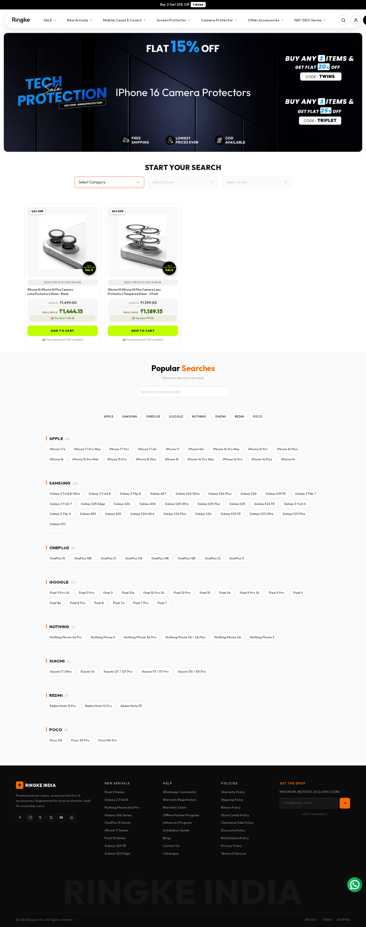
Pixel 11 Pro (86, 593)
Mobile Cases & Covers (122, 20)
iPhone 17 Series (116, 830)
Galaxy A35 (113, 514)
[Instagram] (30, 817)
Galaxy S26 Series (118, 815)
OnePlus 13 (108, 558)
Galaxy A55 (88, 514)
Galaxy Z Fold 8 (100, 493)
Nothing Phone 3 (103, 637)
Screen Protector (171, 20)
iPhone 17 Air (147, 449)
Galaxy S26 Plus (219, 493)
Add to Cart (62, 330)
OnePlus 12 (212, 558)
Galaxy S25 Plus (208, 504)
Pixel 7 (162, 603)
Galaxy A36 (122, 504)
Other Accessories (263, 20)
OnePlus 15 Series (118, 822)
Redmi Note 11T (131, 706)
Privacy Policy (231, 846)
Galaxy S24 (203, 514)
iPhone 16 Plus (287, 449)
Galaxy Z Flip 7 (305, 493)
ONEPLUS (153, 416)
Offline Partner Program (181, 815)
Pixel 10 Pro (182, 593)
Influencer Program (177, 822)
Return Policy (231, 807)
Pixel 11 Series (114, 792)
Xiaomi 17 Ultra (60, 671)
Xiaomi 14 (87, 671)
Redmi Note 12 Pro (98, 706)
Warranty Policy (233, 792)
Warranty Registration (179, 800)
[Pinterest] (41, 817)
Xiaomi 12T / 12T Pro (117, 671)
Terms (327, 920)
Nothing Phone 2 (262, 637)
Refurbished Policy (235, 838)
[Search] (343, 20)
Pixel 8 (99, 603)
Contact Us (171, 846)
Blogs (167, 838)
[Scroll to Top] (356, 900)
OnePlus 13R (160, 558)
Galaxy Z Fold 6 (295, 504)
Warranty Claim (174, 807)
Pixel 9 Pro (276, 593)
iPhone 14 (288, 459)
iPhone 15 (172, 459)
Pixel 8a (55, 603)
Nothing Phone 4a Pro (66, 637)
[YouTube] (61, 817)
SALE (48, 20)
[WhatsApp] (72, 817)
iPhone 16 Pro (258, 449)
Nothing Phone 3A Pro (140, 637)
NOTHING (199, 416)
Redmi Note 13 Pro (63, 706)
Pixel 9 (298, 593)
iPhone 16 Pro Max (226, 449)
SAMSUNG (129, 416)
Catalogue (171, 853)
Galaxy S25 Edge (93, 504)
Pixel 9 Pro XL (250, 593)
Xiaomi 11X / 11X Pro (192, 671)
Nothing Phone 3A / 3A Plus (185, 637)
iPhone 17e (57, 449)
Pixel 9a (225, 593)
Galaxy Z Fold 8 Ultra (65, 493)
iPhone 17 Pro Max (87, 449)
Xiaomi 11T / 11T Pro (155, 671)
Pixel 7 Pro (141, 603)
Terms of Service (233, 853)
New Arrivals (77, 20)
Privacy (311, 920)
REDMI (239, 416)
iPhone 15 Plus (146, 459)
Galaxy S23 (58, 524)
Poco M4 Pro (107, 740)
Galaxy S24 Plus (174, 514)
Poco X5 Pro (80, 740)
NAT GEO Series (308, 20)
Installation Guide (176, 830)
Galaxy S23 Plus (294, 514)
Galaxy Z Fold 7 (61, 504)
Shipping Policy (232, 800)
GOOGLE (176, 416)
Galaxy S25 (237, 504)
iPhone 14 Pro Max (200, 459)
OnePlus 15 (57, 558)
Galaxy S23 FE (231, 514)
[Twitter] (51, 817)
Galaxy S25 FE (276, 493)
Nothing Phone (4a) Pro (122, 807)
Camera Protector (217, 20)
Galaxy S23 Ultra (261, 514)
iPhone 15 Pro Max (85, 459)
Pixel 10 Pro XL (154, 593)
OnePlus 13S (133, 558)
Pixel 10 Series (115, 838)
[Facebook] (20, 817)
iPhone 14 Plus (261, 459)
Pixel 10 (205, 593)
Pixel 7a (118, 603)
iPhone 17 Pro (119, 449)
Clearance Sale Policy (237, 822)
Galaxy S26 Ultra (187, 493)
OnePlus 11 (236, 558)
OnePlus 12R (186, 558)
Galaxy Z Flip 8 (130, 493)
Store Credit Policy (235, 815)
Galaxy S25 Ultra (176, 504)
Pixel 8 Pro (77, 603)
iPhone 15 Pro (117, 459)
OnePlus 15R (83, 558)
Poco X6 (56, 740)
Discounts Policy (233, 830)
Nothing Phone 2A (227, 637)
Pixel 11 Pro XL (60, 593)
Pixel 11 (108, 593)
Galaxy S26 (249, 493)
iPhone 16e (196, 449)
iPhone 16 (56, 459)
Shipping (343, 920)
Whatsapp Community (179, 792)
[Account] (356, 20)
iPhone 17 (173, 449)
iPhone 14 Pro (233, 459)
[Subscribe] (345, 803)
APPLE (108, 416)
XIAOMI (220, 416)
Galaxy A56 (147, 504)
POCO (257, 416)
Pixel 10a (128, 593)
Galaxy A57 (158, 493)
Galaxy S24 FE (264, 504)
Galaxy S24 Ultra (142, 514)
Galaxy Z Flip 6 (60, 514)
